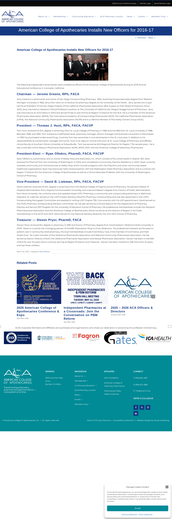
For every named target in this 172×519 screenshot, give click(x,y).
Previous (141, 37)
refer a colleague (143, 398)
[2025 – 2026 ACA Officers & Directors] (133, 271)
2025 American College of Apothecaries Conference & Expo (38, 311)
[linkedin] (135, 413)
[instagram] (148, 407)
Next (150, 37)
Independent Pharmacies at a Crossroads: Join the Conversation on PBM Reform (85, 313)
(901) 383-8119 (141, 378)
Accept (138, 508)
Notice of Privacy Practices (99, 420)
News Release (44, 252)
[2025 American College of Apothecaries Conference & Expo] (39, 271)
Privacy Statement (145, 514)
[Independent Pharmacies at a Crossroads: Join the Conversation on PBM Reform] (86, 271)
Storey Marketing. (161, 420)
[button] (167, 487)
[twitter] (142, 407)
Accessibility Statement (123, 420)
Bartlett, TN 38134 (53, 384)
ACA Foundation (111, 378)
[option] (18, 340)
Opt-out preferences (129, 514)
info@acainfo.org (142, 391)
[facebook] (135, 407)
